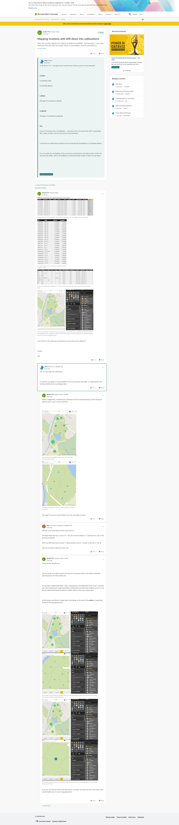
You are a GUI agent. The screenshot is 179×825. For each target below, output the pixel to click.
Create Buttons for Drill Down (125, 98)
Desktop (63, 19)
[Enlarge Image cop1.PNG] (59, 433)
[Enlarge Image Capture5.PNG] (65, 310)
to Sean (50, 60)
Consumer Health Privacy (59, 821)
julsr (126, 101)
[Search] (130, 14)
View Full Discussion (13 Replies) (46, 185)
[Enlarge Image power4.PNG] (70, 760)
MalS (45, 60)
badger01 (128, 94)
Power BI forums (55, 19)
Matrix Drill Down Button (124, 106)
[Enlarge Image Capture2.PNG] (65, 277)
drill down (119, 84)
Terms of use (132, 817)
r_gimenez (126, 86)
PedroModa (126, 115)
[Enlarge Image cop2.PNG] (59, 483)
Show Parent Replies (40, 188)
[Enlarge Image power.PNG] (70, 632)
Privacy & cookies (122, 817)
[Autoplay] (123, 70)
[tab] (126, 70)
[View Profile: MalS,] (41, 61)
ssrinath (125, 108)
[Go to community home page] (46, 14)
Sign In (141, 14)
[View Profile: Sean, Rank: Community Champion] (44, 526)
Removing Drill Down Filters (125, 91)
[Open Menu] (142, 19)
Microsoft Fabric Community (42, 19)
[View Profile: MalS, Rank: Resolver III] (42, 367)
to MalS (66, 394)
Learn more (107, 24)
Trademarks (140, 817)
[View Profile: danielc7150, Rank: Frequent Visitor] (39, 32)
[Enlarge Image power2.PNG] (70, 673)
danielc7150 (46, 32)
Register (135, 14)
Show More (42, 48)
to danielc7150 (58, 366)
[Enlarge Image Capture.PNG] (52, 241)
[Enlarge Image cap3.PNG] (65, 207)
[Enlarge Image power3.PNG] (70, 719)
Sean (48, 525)
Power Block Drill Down (123, 113)
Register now (32, 8)
